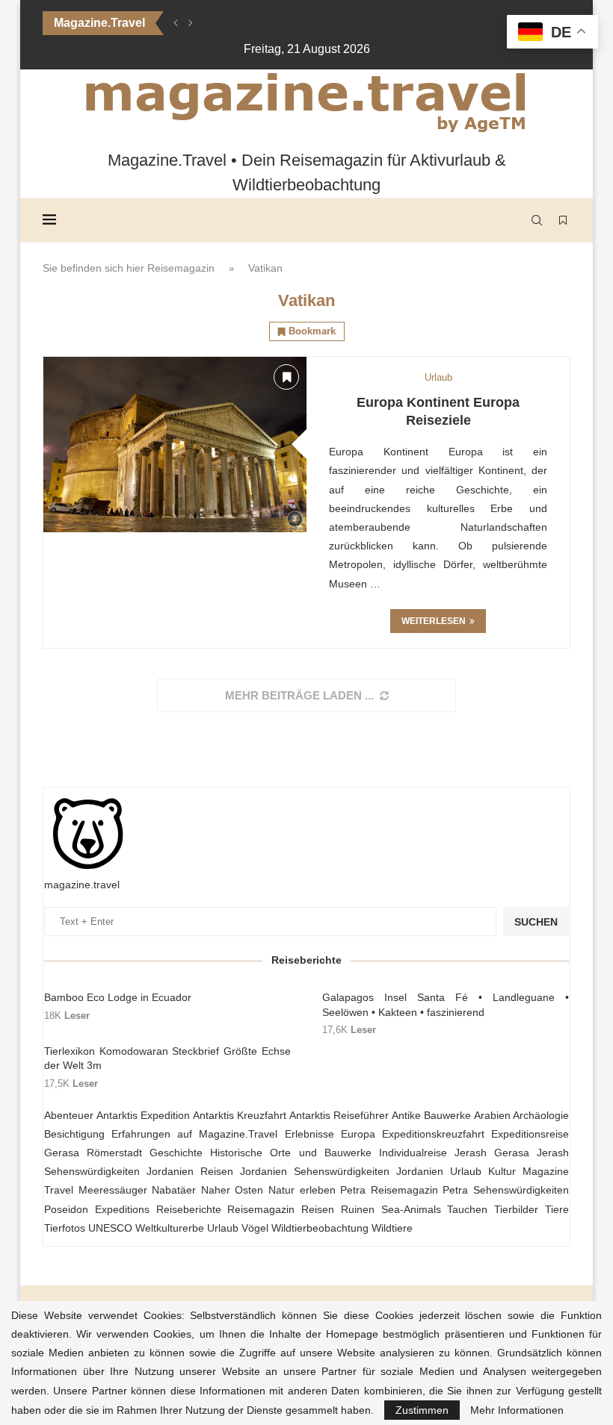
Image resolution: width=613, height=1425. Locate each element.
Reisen (317, 1209)
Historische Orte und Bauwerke (290, 1153)
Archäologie (541, 1115)
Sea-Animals (411, 1209)
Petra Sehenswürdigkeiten (506, 1190)
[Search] (536, 220)
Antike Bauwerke (432, 1115)
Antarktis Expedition (143, 1115)
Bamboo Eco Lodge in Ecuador (117, 997)
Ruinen (358, 1209)
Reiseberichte (188, 1209)
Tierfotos (64, 1228)
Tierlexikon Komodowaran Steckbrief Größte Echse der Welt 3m (167, 1058)
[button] (176, 23)
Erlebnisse (309, 1134)
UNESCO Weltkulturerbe (146, 1228)
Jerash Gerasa (492, 1153)
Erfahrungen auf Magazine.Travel (194, 1134)
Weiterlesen (433, 621)
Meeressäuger (112, 1190)
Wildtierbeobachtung (320, 1228)
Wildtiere (392, 1228)
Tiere (557, 1209)
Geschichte (176, 1153)
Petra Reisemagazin (389, 1190)
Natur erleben (302, 1190)
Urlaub (222, 1228)
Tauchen (467, 1209)
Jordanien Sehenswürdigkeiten (314, 1171)
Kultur (502, 1171)
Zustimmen (422, 1410)
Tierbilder (516, 1209)
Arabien (492, 1115)
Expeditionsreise (530, 1134)
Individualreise (413, 1153)
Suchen (536, 922)
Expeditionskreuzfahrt (433, 1134)
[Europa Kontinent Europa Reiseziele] (174, 444)
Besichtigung (74, 1134)
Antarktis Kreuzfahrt (240, 1115)
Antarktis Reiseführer (339, 1115)
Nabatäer (174, 1190)
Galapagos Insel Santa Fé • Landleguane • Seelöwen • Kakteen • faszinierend (445, 1004)
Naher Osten (232, 1190)
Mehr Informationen (517, 1410)
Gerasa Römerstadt (93, 1153)
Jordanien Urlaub (438, 1171)
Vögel (254, 1228)
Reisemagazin (181, 268)
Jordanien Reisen (190, 1171)
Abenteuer (68, 1115)
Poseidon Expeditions (97, 1209)
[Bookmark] (562, 220)
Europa (358, 1134)
